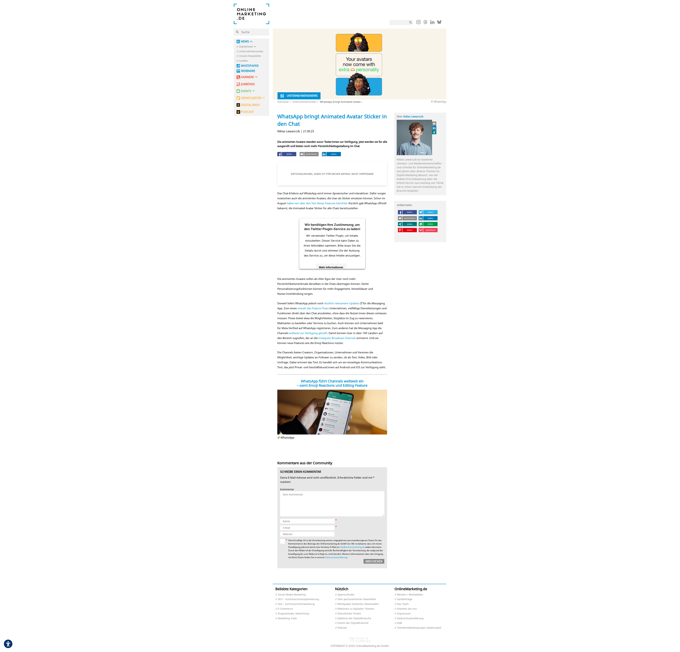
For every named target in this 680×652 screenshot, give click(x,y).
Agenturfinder (346, 594)
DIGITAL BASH (250, 105)
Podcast (342, 627)
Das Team (403, 604)
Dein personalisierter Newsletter (357, 599)
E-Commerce (285, 608)
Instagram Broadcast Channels (337, 338)
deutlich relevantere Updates (341, 303)
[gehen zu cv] (434, 132)
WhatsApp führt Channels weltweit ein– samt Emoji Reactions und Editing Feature (332, 383)
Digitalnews (246, 46)
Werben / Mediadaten (410, 594)
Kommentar (287, 489)
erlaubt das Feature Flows (313, 308)
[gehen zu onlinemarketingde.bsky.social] (439, 23)
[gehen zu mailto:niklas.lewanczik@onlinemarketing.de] (434, 124)
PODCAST (247, 112)
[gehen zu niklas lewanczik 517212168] (434, 128)
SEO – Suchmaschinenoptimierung (298, 599)
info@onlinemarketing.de (352, 547)
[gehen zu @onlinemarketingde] (425, 23)
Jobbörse (248, 84)
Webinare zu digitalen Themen (356, 608)
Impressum (404, 613)
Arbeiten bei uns (407, 608)
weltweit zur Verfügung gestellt (308, 333)
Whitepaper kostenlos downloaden (358, 604)
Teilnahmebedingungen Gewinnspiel (419, 627)
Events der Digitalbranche (353, 623)
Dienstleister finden (349, 613)
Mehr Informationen (331, 267)
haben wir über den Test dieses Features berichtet (317, 203)
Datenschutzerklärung (336, 557)
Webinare (248, 71)
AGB (399, 623)
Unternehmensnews (251, 51)
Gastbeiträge (404, 599)
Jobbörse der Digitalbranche (354, 618)
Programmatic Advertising (293, 613)
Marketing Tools (287, 618)
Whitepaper (250, 65)
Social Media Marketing (292, 594)
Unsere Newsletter (250, 56)
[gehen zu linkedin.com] (432, 23)
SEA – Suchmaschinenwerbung (296, 604)
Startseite (283, 101)
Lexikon (243, 60)
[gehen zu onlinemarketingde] (418, 23)
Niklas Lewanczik (413, 116)
